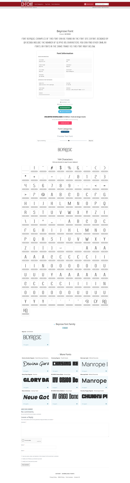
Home (22, 7)
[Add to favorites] (47, 345)
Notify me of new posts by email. (30, 461)
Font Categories (39, 4)
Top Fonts (47, 4)
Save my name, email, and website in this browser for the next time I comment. (41, 456)
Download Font (66, 107)
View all (65, 328)
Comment (23, 422)
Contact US (77, 477)
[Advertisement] (65, 18)
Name (23, 445)
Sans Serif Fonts (28, 7)
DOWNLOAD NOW (65, 123)
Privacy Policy (53, 477)
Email (22, 450)
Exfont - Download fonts (65, 473)
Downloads (64, 102)
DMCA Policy (61, 477)
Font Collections (56, 4)
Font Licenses (69, 477)
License (60, 104)
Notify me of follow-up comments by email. (32, 458)
